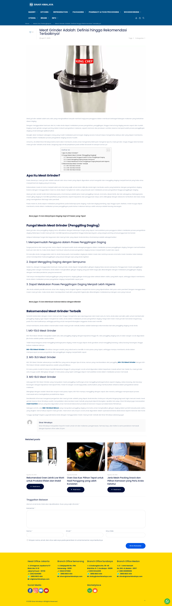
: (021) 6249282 (35, 574)
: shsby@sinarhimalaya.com (100, 576)
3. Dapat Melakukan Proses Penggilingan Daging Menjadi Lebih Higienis (87, 161)
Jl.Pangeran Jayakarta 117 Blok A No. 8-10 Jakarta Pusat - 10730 (39, 568)
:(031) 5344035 (95, 571)
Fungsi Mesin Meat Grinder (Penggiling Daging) (79, 155)
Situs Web (109, 531)
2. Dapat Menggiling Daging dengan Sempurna (80, 159)
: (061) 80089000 (125, 571)
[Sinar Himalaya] (41, 4)
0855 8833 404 (37, 576)
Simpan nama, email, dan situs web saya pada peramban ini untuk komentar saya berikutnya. (66, 540)
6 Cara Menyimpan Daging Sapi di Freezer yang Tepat (62, 216)
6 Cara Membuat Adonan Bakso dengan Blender (60, 302)
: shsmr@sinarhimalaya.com (70, 576)
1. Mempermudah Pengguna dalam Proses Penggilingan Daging (85, 157)
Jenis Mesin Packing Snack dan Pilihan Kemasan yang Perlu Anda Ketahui (125, 480)
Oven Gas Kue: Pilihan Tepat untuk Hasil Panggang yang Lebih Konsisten (85, 480)
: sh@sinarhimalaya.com (39, 579)
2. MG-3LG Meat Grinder (73, 168)
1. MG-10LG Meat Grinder (73, 166)
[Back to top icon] (145, 600)
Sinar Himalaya (45, 422)
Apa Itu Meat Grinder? (70, 153)
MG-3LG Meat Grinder (127, 362)
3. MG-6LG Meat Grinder (73, 170)
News (27, 23)
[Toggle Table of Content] (107, 150)
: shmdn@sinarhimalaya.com (130, 576)
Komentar (30, 508)
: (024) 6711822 (65, 571)
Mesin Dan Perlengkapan (42, 23)
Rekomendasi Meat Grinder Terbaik (75, 164)
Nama (29, 531)
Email (69, 531)
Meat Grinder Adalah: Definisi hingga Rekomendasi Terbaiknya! (78, 23)
